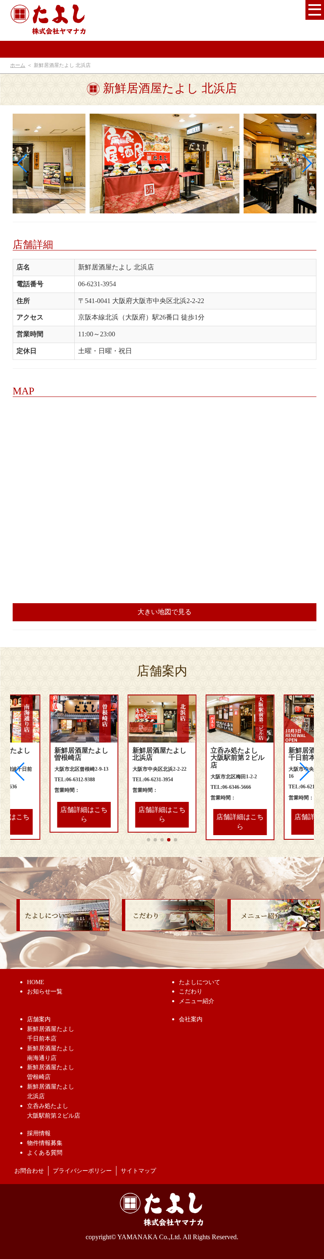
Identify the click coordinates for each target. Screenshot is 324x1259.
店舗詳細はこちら (84, 814)
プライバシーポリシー (82, 1171)
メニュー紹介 (196, 1001)
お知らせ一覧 (44, 991)
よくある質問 (44, 1153)
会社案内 (190, 1019)
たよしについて (199, 982)
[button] (306, 163)
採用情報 (39, 1133)
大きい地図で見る (165, 611)
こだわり (190, 991)
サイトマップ (138, 1171)
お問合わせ (29, 1171)
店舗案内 (39, 1019)
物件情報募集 (44, 1143)
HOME (35, 982)
